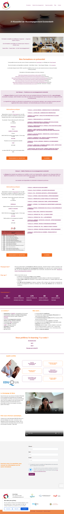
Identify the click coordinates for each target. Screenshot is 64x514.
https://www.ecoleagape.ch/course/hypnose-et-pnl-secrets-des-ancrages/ (29, 76)
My (5, 324)
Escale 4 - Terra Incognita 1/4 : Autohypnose (39, 119)
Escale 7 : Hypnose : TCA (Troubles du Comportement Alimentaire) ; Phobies (44, 205)
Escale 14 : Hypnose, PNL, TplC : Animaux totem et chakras (42, 226)
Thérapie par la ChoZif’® (32, 348)
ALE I (32, 343)
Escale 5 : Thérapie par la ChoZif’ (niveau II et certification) (43, 198)
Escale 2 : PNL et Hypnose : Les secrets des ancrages (41, 190)
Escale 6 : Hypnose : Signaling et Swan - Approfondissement (43, 201)
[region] (16, 505)
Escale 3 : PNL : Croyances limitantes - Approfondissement (43, 193)
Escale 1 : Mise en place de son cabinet (38, 187)
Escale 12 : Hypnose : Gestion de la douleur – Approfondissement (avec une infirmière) (44, 220)
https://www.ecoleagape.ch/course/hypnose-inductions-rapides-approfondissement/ (29, 79)
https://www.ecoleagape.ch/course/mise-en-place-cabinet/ (29, 75)
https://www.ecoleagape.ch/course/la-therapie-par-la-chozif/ (25, 83)
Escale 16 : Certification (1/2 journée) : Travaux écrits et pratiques (42, 232)
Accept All (24, 508)
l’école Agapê (39, 62)
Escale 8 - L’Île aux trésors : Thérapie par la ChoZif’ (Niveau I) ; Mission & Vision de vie (43, 134)
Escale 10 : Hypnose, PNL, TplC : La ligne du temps (40, 214)
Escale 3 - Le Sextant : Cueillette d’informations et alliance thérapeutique (43, 116)
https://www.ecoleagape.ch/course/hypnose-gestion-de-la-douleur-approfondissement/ (30, 82)
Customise (8, 508)
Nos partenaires (39, 511)
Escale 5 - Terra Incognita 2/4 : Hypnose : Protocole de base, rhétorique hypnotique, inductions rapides (42, 122)
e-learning (53, 65)
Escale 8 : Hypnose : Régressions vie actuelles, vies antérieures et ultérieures (44, 208)
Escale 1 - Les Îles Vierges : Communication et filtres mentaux (43, 109)
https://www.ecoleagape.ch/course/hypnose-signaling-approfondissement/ (29, 80)
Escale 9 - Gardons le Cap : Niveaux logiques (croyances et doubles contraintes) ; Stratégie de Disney (42, 138)
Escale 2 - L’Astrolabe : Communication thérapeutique (42, 112)
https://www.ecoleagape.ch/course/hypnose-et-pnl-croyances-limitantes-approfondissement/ (30, 77)
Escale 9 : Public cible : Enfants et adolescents (40, 211)
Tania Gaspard (53, 62)
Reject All (16, 508)
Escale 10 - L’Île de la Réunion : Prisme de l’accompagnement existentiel (42, 142)
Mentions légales (47, 511)
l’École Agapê (15, 114)
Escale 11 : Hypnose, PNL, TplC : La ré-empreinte (40, 217)
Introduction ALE (32, 340)
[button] (44, 110)
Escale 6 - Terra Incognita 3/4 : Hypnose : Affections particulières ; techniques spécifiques (44, 126)
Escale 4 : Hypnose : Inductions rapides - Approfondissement (43, 195)
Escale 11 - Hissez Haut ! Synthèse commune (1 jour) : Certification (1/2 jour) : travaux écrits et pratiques (44, 145)
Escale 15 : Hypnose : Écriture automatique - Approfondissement (44, 229)
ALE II (32, 345)
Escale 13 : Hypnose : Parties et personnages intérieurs (42, 223)
